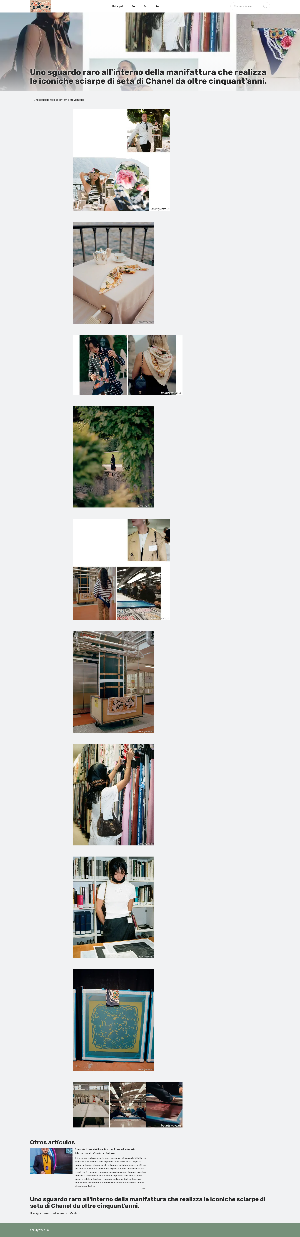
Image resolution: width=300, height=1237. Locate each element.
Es (145, 6)
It (168, 6)
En (133, 6)
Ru (157, 6)
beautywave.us (39, 1230)
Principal (117, 6)
